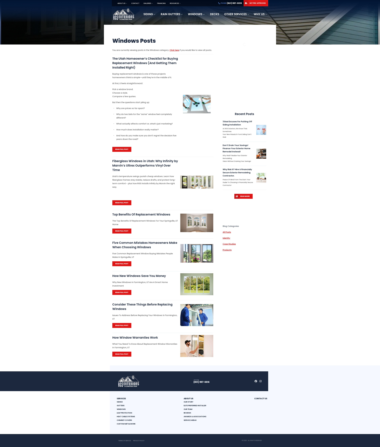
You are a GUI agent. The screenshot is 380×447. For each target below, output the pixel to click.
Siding (148, 14)
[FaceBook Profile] (256, 381)
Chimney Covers (124, 420)
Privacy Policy (138, 441)
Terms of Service (124, 441)
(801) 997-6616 (201, 382)
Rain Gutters (170, 14)
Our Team (188, 409)
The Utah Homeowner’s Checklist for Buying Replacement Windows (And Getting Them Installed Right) (145, 63)
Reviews (187, 413)
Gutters (120, 405)
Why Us (259, 14)
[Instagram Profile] (260, 381)
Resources (174, 3)
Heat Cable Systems (126, 416)
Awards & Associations (195, 416)
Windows (195, 14)
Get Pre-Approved (257, 3)
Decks (214, 14)
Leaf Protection (124, 413)
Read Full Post (121, 149)
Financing (161, 3)
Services (121, 398)
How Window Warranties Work (135, 337)
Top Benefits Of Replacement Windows (141, 214)
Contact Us (260, 398)
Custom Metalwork (126, 424)
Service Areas (190, 420)
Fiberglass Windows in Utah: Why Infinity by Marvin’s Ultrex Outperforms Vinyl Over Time (145, 165)
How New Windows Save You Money (139, 276)
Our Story (188, 402)
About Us (121, 3)
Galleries (147, 3)
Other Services (235, 14)
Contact (135, 3)
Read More (245, 196)
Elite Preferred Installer (195, 405)
